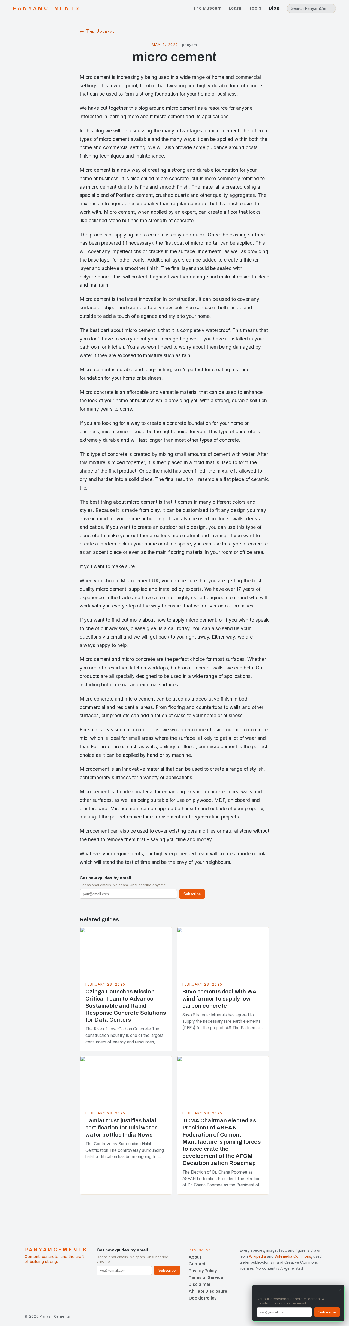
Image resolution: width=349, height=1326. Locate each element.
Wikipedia (257, 1256)
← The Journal (97, 31)
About (195, 1257)
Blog (274, 8)
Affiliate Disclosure (208, 1291)
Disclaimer (199, 1284)
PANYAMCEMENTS (46, 8)
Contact (197, 1264)
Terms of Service (206, 1277)
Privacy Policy (203, 1270)
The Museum (207, 8)
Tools (255, 8)
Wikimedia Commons (293, 1256)
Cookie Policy (202, 1298)
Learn (235, 8)
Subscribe (192, 894)
